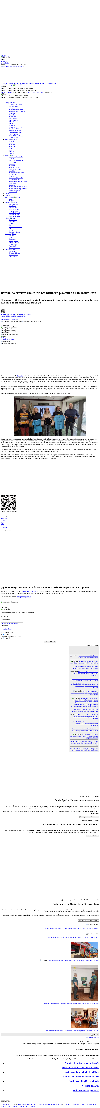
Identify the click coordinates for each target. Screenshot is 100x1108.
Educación (12, 239)
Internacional (13, 192)
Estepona (12, 113)
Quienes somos (37, 1104)
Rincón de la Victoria (15, 127)
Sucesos (11, 235)
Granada (12, 146)
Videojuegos (13, 244)
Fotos (28, 92)
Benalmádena (13, 106)
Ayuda (20, 1104)
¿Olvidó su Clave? (6, 629)
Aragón (11, 158)
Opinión (7, 249)
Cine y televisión (14, 248)
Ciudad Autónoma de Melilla (18, 188)
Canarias (12, 164)
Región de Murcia (15, 179)
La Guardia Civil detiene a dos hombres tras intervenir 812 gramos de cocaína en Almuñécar (84, 685)
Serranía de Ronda (15, 130)
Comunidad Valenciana (16, 172)
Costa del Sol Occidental (17, 111)
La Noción (4, 83)
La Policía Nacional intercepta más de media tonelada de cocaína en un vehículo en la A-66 (84, 743)
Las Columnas (13, 255)
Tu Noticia (40, 92)
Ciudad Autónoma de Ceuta (18, 186)
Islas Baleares (13, 162)
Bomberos (12, 206)
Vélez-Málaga (13, 137)
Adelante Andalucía (15, 227)
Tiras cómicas (13, 256)
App (10, 85)
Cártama (12, 108)
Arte (10, 199)
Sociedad (8, 234)
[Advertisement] (50, 14)
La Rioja (12, 185)
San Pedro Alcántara (19, 92)
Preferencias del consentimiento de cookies (21, 1106)
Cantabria (12, 165)
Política (7, 218)
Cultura (11, 200)
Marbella (12, 122)
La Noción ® (5, 1104)
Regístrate (4, 61)
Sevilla (11, 153)
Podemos (12, 221)
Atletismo (4, 518)
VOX (11, 223)
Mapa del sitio (27, 1104)
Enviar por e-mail (6, 338)
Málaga (7, 103)
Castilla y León (14, 167)
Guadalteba (12, 117)
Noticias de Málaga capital (86, 1090)
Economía (8, 193)
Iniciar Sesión (5, 63)
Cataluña (12, 171)
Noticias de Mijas (90, 1085)
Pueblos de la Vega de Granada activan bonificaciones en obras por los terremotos (85, 710)
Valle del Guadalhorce (16, 136)
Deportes (7, 195)
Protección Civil (14, 204)
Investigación (13, 241)
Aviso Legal (67, 1104)
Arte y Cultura (9, 197)
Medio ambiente (14, 242)
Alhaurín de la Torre (15, 104)
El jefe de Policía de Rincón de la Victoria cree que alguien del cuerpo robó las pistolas (84, 705)
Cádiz (11, 143)
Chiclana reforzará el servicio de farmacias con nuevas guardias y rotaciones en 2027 (85, 679)
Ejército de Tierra (14, 216)
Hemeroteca (48, 92)
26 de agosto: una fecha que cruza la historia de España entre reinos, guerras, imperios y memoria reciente (85, 700)
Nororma (12, 125)
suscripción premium (29, 591)
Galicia (11, 176)
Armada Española (14, 213)
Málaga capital (13, 120)
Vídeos (33, 92)
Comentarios (14, 319)
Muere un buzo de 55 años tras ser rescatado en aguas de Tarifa (88, 656)
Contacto (59, 1104)
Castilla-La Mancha (15, 169)
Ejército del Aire (14, 214)
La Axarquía (13, 118)
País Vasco (12, 183)
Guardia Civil (13, 211)
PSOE (11, 230)
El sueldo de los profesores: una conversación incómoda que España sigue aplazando (85, 673)
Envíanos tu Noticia (49, 1104)
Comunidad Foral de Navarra (18, 181)
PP (10, 228)
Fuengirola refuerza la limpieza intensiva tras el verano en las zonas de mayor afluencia (84, 749)
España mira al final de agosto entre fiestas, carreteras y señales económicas (84, 662)
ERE (2, 524)
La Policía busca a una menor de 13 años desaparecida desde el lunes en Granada (85, 667)
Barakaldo (20, 376)
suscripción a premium (24, 597)
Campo (3, 520)
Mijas (11, 124)
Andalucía (8, 139)
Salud (11, 237)
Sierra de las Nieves (15, 132)
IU (10, 225)
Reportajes (12, 251)
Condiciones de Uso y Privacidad (82, 1104)
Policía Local (13, 207)
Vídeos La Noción (6, 92)
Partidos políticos (14, 232)
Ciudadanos (13, 220)
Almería (11, 141)
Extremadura (13, 174)
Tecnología (12, 246)
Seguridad (8, 202)
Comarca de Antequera (16, 110)
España (7, 155)
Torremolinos (13, 134)
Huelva (11, 148)
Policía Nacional (14, 209)
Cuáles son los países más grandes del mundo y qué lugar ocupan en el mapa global (84, 692)
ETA (2, 525)
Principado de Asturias (16, 160)
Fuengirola (12, 115)
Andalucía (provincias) (16, 157)
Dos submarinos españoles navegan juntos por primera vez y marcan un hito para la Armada (84, 736)
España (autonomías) (15, 190)
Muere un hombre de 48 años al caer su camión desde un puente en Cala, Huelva (85, 716)
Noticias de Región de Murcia (84, 1081)
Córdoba (12, 144)
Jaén (10, 150)
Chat (2, 85)
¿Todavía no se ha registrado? (10, 623)
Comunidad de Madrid (16, 178)
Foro (6, 85)
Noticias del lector (15, 253)
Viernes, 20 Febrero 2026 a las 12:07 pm (13, 316)
